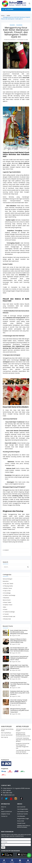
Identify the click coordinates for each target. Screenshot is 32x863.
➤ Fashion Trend (7, 605)
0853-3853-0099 (7, 793)
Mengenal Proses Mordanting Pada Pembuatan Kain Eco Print (23, 734)
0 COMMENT (6, 550)
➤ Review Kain (7, 619)
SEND (3, 847)
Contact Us (4, 816)
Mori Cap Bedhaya (6, 733)
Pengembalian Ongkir (23, 818)
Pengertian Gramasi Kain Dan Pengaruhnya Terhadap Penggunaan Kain (22, 746)
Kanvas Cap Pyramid (6, 735)
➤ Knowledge (7, 593)
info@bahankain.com (8, 795)
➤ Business (6, 597)
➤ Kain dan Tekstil (8, 583)
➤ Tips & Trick (6, 590)
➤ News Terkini (7, 602)
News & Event (7, 600)
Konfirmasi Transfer (22, 814)
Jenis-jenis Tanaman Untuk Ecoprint (23, 729)
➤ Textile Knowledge (9, 612)
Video (4, 607)
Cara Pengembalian (22, 809)
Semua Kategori (7, 579)
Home (2, 15)
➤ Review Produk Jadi (9, 616)
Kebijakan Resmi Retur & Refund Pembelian (23, 826)
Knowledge (19, 25)
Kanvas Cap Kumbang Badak (7, 729)
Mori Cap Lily (4, 737)
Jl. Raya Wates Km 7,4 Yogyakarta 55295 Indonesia (16, 788)
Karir (2, 809)
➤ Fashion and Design (9, 595)
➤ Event (5, 609)
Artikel (8, 15)
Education (12, 25)
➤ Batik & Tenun (7, 588)
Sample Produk (21, 823)
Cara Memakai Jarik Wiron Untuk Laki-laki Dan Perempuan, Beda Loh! (23, 752)
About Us (3, 807)
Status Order (20, 821)
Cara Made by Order (22, 811)
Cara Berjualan (21, 816)
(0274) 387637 (7, 790)
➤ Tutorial (5, 614)
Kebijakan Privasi (5, 814)
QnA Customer (21, 807)
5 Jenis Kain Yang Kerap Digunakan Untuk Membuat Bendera (23, 739)
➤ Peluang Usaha (8, 586)
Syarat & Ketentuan (6, 811)
